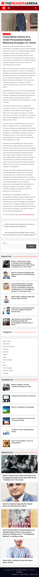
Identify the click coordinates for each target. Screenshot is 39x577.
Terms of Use (33, 574)
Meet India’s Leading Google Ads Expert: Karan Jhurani (23, 297)
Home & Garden (7, 360)
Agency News (6, 34)
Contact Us (15, 574)
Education (6, 352)
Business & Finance (8, 346)
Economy (5, 349)
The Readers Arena (21, 570)
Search (5, 243)
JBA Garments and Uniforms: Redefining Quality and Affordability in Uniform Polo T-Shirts (22, 322)
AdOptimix (20, 572)
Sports (5, 365)
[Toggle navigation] (8, 8)
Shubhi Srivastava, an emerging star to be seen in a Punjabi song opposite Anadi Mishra (20, 225)
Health (5, 357)
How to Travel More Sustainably (22, 407)
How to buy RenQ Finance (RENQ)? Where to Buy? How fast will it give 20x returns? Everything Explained (18, 234)
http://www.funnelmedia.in (26, 214)
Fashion (5, 354)
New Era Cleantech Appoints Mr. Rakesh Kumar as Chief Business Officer (23, 274)
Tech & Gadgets (7, 368)
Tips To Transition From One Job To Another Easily (23, 419)
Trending (5, 373)
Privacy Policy (24, 574)
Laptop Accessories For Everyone (23, 396)
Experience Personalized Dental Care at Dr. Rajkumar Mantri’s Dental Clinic (22, 309)
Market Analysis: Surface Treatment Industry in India (21, 385)
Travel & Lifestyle (8, 370)
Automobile (6, 344)
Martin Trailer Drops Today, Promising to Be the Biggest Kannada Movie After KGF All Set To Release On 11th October (23, 264)
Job (4, 362)
